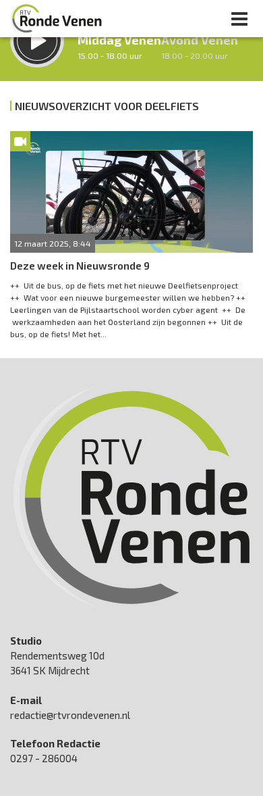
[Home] (56, 18)
